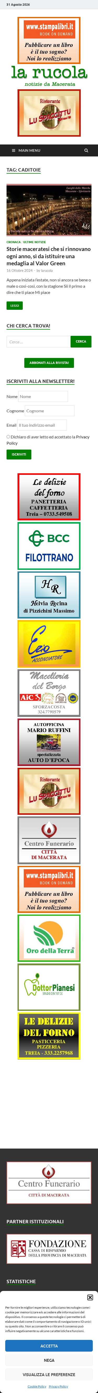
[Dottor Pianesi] (49, 1009)
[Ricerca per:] (49, 342)
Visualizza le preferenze (49, 1374)
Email (12, 425)
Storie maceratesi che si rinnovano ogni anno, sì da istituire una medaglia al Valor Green (49, 255)
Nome (12, 396)
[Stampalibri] (49, 62)
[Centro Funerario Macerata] (49, 1202)
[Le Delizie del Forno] (49, 518)
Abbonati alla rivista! (49, 363)
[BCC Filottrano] (49, 568)
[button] (90, 1297)
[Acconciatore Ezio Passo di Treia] (49, 666)
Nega (49, 1360)
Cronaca (14, 242)
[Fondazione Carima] (49, 1262)
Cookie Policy (37, 1386)
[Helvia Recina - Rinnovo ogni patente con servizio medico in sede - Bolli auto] (49, 616)
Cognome (15, 410)
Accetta (49, 1346)
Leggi (13, 304)
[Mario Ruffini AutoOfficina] (49, 764)
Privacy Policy (58, 1386)
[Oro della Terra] (49, 960)
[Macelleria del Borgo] (49, 715)
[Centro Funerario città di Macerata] (49, 862)
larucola (47, 270)
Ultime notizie (34, 242)
